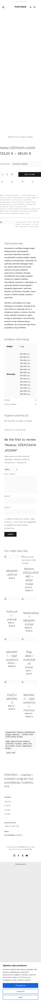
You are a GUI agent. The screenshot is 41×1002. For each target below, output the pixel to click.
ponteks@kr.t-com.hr (13, 835)
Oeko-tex (27, 743)
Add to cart (29, 174)
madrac (18, 743)
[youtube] (27, 856)
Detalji (9, 564)
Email (7, 507)
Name (7, 496)
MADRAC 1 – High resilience (12, 655)
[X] (12, 181)
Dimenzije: (5, 164)
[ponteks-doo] (20, 7)
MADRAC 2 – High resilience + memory (29, 702)
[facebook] (18, 856)
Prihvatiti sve (20, 985)
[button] (20, 400)
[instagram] (14, 856)
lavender (9, 743)
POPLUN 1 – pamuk (11, 615)
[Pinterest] (22, 181)
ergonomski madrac (20, 741)
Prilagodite (21, 991)
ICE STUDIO (28, 849)
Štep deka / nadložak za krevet (29, 659)
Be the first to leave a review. (18, 421)
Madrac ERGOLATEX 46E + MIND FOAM (31, 576)
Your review (10, 474)
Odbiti (20, 997)
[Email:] (33, 181)
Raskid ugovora (20, 864)
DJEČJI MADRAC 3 (12, 698)
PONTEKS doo (23, 847)
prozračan (10, 746)
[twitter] (23, 856)
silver (18, 746)
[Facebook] (2, 181)
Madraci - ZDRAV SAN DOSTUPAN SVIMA (19, 735)
